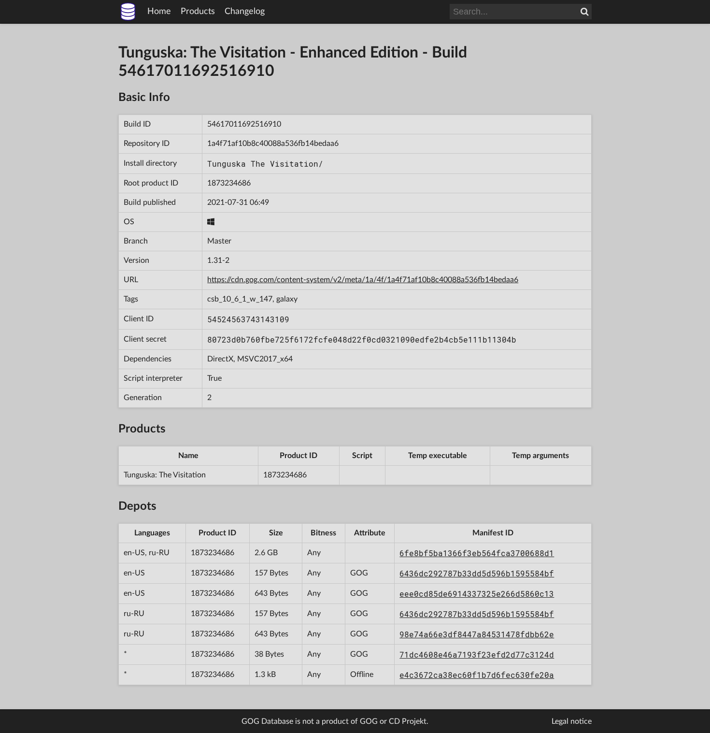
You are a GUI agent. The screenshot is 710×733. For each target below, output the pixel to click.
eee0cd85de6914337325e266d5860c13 (476, 594)
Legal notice (572, 721)
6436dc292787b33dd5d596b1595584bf (476, 573)
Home (159, 11)
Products (198, 11)
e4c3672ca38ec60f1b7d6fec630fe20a (476, 675)
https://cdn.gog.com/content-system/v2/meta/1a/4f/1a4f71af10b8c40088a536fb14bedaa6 (362, 280)
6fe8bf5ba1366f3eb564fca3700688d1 (476, 553)
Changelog (245, 11)
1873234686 (229, 183)
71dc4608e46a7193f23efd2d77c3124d (476, 654)
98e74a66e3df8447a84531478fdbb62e (476, 634)
